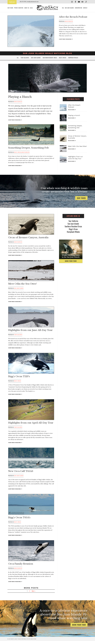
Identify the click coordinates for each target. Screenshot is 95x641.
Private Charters (18, 8)
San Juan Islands (69, 8)
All (18, 58)
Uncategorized (69, 21)
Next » (33, 591)
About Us (26, 8)
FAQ (63, 8)
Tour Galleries (25, 58)
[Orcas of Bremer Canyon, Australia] (63, 138)
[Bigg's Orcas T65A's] (31, 504)
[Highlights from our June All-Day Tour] (63, 159)
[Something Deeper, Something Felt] (31, 134)
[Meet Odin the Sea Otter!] (63, 148)
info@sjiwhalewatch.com (33, 1)
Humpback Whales (73, 58)
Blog (31, 8)
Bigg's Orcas (17, 152)
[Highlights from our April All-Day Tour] (31, 409)
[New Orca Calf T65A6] (31, 458)
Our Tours (10, 8)
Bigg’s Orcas (62, 58)
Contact (85, 8)
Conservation (78, 8)
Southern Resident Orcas (50, 58)
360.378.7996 (23, 1)
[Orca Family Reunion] (31, 550)
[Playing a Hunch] (47, 78)
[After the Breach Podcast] (31, 31)
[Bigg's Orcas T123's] (31, 363)
